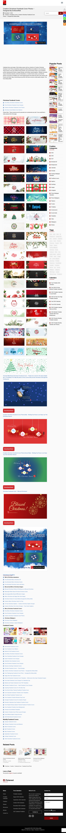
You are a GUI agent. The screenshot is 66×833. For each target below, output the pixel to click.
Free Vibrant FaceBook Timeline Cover (13, 695)
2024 (51, 234)
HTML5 (51, 256)
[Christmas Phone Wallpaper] (40, 751)
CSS (61, 243)
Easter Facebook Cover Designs (12, 658)
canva (51, 240)
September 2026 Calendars (19, 799)
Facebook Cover (18, 766)
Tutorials (37, 829)
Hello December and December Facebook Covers (24, 759)
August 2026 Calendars (18, 797)
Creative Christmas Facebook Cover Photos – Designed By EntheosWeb (21, 670)
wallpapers (57, 269)
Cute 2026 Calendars (56, 301)
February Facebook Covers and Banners (14, 724)
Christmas (7, 766)
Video (52, 219)
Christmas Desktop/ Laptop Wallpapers (14, 622)
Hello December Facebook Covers (12, 738)
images (59, 256)
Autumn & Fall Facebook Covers (12, 651)
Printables (53, 207)
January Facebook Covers (10, 721)
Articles (5, 810)
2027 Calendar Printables (19, 811)
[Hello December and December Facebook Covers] (25, 751)
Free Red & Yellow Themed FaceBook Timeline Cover (17, 690)
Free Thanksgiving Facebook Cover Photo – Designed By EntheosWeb (21, 673)
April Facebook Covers (10, 729)
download (52, 249)
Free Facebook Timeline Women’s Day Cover (15, 697)
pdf (50, 258)
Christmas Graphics (9, 575)
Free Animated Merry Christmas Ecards (13, 582)
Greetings (53, 184)
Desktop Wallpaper (53, 247)
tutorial (58, 267)
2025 (52, 152)
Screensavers (54, 210)
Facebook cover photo (27, 766)
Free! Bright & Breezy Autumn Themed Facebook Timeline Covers (19, 704)
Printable (57, 260)
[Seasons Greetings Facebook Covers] (10, 751)
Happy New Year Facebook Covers (12, 675)
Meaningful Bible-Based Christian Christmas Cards (16, 591)
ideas (55, 256)
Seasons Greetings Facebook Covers (13, 666)
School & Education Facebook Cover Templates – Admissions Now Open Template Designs (25, 678)
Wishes (53, 225)
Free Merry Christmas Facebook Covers (14, 102)
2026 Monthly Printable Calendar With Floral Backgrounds (55, 313)
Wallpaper (52, 269)
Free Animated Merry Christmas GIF (13, 579)
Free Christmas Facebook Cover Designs (14, 105)
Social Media (58, 263)
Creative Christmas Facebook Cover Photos (14, 107)
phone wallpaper (56, 258)
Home (4, 794)
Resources (5, 807)
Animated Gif (54, 161)
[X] (64, 21)
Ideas (32, 829)
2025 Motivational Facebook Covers (13, 716)
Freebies (7, 14)
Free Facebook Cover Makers (11, 649)
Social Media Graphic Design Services (13, 714)
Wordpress (59, 274)
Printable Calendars (17, 794)
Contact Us (5, 813)
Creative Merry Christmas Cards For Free (14, 601)
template (52, 265)
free (59, 252)
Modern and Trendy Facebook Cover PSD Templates (16, 683)
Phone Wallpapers (55, 198)
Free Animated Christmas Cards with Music (14, 584)
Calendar (55, 238)
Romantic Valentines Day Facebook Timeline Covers (16, 702)
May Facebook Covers (10, 731)
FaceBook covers (14, 14)
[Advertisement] (25, 57)
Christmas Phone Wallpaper (11, 620)
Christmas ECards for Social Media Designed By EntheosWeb (19, 598)
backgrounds (58, 236)
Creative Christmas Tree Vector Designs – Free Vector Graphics (19, 606)
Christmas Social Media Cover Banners (13, 110)
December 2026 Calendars (19, 808)
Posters (53, 204)
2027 (52, 158)
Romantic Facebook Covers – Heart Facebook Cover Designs (18, 685)
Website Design (53, 274)
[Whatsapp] (64, 18)
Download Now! (8, 410)
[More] (64, 24)
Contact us (35, 812)
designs (55, 245)
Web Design (52, 271)
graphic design (53, 254)
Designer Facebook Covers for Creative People (15, 700)
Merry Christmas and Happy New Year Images (15, 596)
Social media (54, 213)
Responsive (52, 263)
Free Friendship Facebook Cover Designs (14, 656)
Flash (56, 252)
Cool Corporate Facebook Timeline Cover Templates (16, 692)
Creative (12, 766)
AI (60, 234)
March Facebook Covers (10, 726)
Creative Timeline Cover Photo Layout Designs (15, 712)
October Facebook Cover (10, 736)
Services (29, 829)
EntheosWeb (38, 828)
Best (51, 238)
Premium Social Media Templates (12, 709)
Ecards (56, 249)
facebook (52, 252)
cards (55, 240)
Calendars (53, 167)
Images (53, 187)
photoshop (52, 260)
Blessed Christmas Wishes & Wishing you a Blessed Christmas (19, 589)
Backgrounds (54, 164)
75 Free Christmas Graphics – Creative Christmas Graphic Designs (20, 603)
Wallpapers (53, 222)
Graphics (53, 181)
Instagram (53, 190)
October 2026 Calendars (18, 802)
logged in (11, 773)
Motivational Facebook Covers (11, 646)
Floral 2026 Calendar (55, 304)
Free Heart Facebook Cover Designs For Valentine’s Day (17, 680)
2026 (52, 155)
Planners (53, 201)
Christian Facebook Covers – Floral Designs (15, 668)
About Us (24, 829)
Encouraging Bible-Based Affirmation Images (15, 594)
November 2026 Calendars (19, 805)
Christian (53, 170)
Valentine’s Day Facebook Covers (12, 661)
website (57, 271)
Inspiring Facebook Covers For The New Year (15, 687)
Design (51, 245)
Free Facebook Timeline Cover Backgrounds (15, 707)
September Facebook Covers (11, 734)
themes (51, 267)
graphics (59, 254)
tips (55, 267)
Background (52, 236)
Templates (53, 216)
